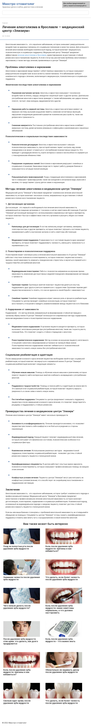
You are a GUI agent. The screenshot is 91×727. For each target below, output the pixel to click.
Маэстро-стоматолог (18, 4)
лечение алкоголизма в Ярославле (32, 55)
